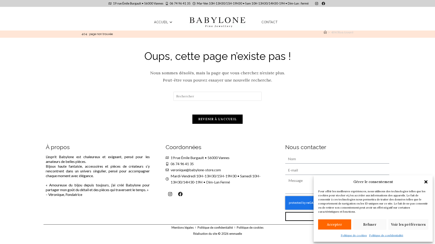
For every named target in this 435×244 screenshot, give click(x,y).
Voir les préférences (408, 224)
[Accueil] (325, 32)
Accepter (334, 224)
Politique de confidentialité (386, 235)
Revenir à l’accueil (217, 119)
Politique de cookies (354, 235)
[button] (426, 182)
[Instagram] (316, 3)
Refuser (370, 224)
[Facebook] (323, 3)
